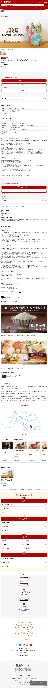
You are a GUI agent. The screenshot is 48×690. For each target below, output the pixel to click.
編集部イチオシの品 (5, 522)
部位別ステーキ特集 (5, 548)
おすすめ (29, 7)
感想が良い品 (4, 512)
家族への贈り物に (5, 566)
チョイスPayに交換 (5, 562)
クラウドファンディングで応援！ (8, 558)
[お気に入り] (45, 688)
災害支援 (25, 652)
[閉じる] (46, 682)
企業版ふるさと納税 (24, 655)
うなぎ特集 (4, 540)
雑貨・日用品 (9, 206)
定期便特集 (27, 548)
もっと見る (44, 380)
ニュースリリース (20, 678)
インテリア (24, 206)
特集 (37, 7)
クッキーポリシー (29, 680)
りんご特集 (4, 544)
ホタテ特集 (27, 544)
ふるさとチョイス (25, 648)
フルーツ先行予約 (5, 530)
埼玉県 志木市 (4, 485)
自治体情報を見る (25, 405)
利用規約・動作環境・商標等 (24, 682)
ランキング (20, 7)
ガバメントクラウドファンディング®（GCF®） (25, 650)
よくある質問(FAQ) (24, 599)
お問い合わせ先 (5, 96)
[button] (45, 5)
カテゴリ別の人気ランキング (7, 504)
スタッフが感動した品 (6, 526)
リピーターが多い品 (5, 508)
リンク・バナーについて (31, 678)
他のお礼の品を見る (14, 111)
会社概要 (14, 678)
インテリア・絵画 (17, 206)
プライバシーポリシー (19, 680)
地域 (12, 7)
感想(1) (17, 456)
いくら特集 (27, 540)
